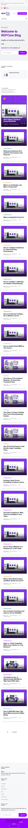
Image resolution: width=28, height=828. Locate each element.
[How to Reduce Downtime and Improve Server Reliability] (14, 597)
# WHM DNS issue (12, 89)
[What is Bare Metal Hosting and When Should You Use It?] (14, 565)
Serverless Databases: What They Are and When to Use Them (13, 514)
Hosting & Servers (14, 72)
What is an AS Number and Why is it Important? (12, 186)
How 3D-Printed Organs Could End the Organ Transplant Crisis (13, 448)
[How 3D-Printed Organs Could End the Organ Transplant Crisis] (14, 433)
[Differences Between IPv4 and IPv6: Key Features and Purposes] (14, 137)
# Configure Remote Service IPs (8, 92)
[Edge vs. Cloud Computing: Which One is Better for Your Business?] (14, 629)
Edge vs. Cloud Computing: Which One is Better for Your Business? (13, 645)
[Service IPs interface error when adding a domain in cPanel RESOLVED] (14, 111)
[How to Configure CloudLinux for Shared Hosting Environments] (14, 234)
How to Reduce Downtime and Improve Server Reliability (13, 612)
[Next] (24, 123)
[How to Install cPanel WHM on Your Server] (14, 332)
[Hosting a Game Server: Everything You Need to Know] (14, 467)
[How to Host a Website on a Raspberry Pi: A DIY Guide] (14, 533)
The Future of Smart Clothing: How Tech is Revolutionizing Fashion (13, 414)
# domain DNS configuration (7, 91)
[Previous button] (3, 1)
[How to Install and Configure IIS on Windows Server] (14, 300)
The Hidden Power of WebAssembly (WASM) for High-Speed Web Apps (12, 679)
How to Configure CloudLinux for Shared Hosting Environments (13, 249)
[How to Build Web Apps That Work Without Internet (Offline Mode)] (14, 698)
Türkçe (7, 8)
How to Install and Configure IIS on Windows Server (13, 315)
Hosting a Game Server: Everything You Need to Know (13, 481)
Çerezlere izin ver (14, 826)
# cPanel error (4, 89)
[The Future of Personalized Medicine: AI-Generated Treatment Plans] (14, 365)
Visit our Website (22, 13)
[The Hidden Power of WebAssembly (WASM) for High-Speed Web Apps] (14, 663)
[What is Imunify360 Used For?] (14, 203)
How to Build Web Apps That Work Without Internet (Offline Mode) (13, 713)
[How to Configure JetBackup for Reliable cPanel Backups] (14, 268)
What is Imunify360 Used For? (13, 217)
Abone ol (23, 52)
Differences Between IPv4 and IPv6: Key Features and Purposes (12, 153)
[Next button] (1, 1)
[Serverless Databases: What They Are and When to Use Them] (14, 499)
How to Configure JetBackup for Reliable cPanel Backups (13, 282)
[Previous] (22, 123)
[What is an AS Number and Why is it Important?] (14, 171)
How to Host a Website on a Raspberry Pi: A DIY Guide (13, 547)
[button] (4, 18)
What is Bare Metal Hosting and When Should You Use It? (13, 580)
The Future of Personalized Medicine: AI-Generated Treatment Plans (12, 380)
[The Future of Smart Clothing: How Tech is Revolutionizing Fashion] (14, 399)
